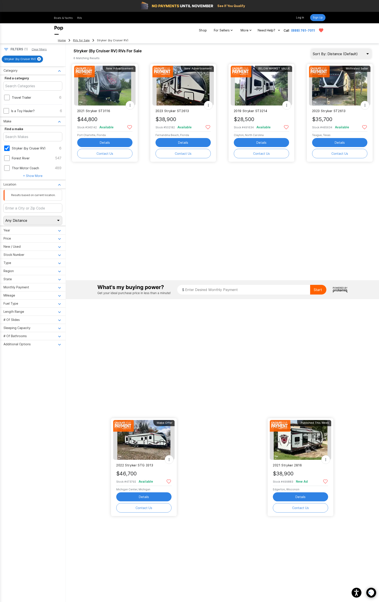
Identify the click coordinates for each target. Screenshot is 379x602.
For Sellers (222, 30)
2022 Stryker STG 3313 (134, 465)
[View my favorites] (321, 30)
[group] (22, 59)
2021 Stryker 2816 (287, 465)
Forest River (21, 158)
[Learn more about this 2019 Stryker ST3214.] (261, 85)
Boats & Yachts (63, 18)
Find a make (14, 129)
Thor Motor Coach (25, 168)
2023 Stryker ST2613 (172, 111)
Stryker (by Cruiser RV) (29, 148)
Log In (300, 17)
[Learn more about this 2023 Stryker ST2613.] (183, 85)
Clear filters (39, 49)
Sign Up (318, 17)
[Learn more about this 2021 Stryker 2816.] (300, 440)
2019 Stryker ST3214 (250, 111)
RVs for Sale (81, 40)
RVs (79, 18)
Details (105, 142)
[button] (356, 593)
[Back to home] (59, 30)
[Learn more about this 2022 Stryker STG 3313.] (144, 440)
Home (62, 40)
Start (318, 289)
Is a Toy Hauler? (23, 111)
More (244, 30)
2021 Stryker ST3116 (93, 111)
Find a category (17, 78)
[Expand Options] (130, 105)
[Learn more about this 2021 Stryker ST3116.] (105, 85)
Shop (203, 30)
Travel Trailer (21, 97)
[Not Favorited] (129, 127)
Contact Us (105, 153)
